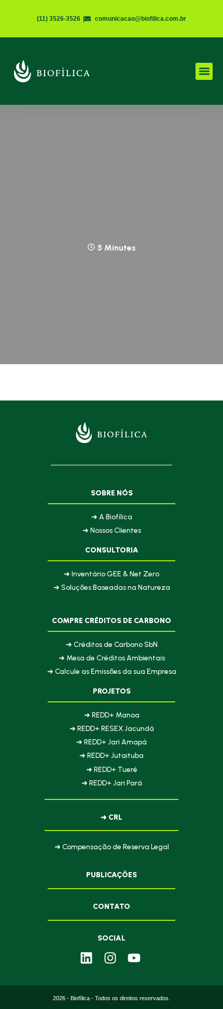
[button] (204, 71)
